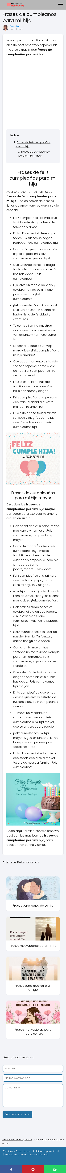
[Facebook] (11, 1169)
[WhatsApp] (55, 1169)
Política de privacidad (46, 1151)
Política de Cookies (16, 1154)
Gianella (14, 26)
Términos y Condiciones (16, 1151)
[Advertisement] (33, 92)
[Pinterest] (33, 1169)
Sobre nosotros (39, 1154)
